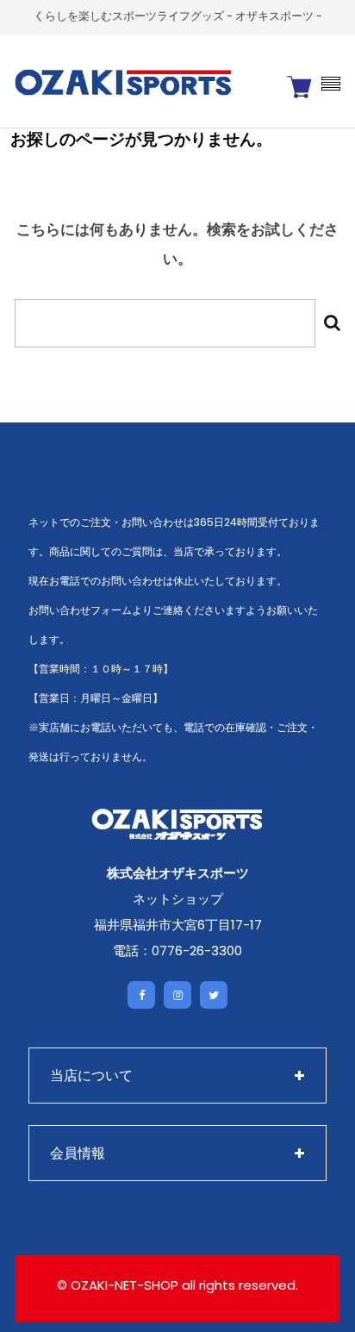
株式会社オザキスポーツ (178, 873)
